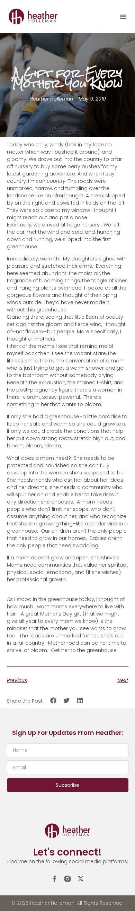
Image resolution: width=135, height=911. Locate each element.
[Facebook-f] (54, 879)
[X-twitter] (81, 879)
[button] (123, 16)
